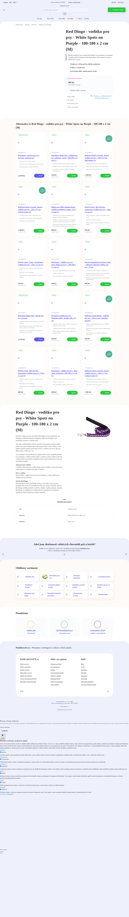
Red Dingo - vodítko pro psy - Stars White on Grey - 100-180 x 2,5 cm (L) (63, 264)
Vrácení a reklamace (57, 682)
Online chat (31, 630)
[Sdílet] (2, 849)
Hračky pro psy (25, 670)
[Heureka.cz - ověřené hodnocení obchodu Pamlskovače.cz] (102, 97)
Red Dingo (34, 24)
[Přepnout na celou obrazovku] (4, 849)
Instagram (84, 676)
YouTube (84, 673)
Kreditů (83, 90)
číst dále (78, 59)
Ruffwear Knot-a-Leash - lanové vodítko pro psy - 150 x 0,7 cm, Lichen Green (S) (30, 209)
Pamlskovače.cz (19, 24)
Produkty (27, 24)
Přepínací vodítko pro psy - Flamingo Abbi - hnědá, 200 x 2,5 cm (63, 318)
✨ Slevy (79, 18)
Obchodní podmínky (87, 682)
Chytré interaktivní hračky (28, 679)
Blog (10, 2)
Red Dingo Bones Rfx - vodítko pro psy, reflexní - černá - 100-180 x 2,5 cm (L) (64, 157)
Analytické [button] (3, 764)
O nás (83, 667)
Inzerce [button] (2, 771)
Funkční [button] (2, 750)
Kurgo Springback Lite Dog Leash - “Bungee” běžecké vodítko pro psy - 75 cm (98, 264)
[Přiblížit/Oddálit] (6, 849)
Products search (64, 6)
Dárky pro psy (24, 664)
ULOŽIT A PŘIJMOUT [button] (7, 794)
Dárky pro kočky (25, 667)
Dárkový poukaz (56, 676)
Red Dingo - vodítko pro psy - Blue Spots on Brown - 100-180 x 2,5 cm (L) (64, 373)
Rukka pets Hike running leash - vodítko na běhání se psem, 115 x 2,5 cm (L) (63, 209)
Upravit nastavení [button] (5, 727)
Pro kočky (50, 18)
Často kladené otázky (57, 673)
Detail (40, 175)
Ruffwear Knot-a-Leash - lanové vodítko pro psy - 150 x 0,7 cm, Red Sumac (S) (97, 157)
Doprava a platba (56, 664)
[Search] (64, 13)
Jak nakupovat (55, 667)
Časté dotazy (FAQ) (97, 630)
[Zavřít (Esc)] (0, 849)
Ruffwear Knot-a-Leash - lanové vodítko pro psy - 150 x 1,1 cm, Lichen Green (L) (97, 373)
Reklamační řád (55, 679)
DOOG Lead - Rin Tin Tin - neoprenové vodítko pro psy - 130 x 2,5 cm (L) (98, 209)
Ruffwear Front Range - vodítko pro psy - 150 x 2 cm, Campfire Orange (97, 318)
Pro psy (39, 18)
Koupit (73, 175)
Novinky (70, 18)
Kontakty (6, 2)
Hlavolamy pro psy (26, 673)
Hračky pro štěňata (26, 676)
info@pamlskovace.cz (64, 630)
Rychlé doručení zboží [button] (72, 103)
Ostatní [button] (2, 780)
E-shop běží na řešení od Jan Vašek (64, 709)
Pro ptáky (62, 18)
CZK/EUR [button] (120, 2)
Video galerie (55, 684)
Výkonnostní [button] (3, 757)
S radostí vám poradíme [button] (72, 107)
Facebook (84, 679)
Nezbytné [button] (2, 787)
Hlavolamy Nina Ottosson (28, 682)
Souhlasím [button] (4, 731)
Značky (87, 18)
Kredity (74, 2)
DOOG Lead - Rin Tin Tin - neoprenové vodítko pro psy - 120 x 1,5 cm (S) (31, 373)
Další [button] (14, 2)
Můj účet (114, 2)
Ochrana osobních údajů (88, 684)
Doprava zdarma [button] (71, 96)
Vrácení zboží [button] (70, 100)
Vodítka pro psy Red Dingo (45, 24)
